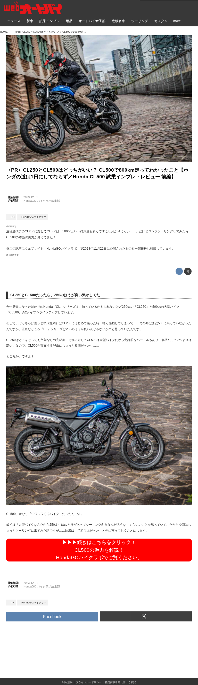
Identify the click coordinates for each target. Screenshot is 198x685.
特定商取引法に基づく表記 (120, 682)
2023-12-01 (30, 197)
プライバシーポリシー (89, 682)
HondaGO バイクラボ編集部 (41, 200)
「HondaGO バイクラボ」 (61, 248)
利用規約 (67, 682)
